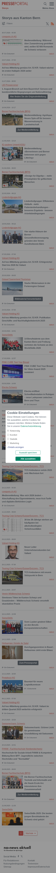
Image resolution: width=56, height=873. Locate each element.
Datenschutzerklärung (31, 426)
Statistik (13, 439)
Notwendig (15, 431)
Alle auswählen (28, 459)
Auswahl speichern (28, 453)
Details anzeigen (16, 447)
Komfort (13, 435)
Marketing (14, 443)
